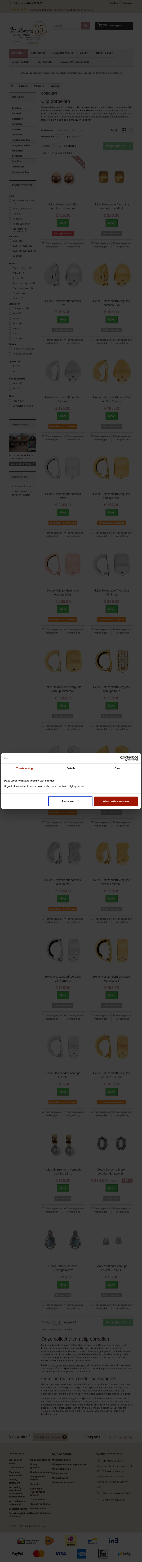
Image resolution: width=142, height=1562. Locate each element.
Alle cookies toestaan (116, 801)
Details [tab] (71, 768)
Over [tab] (117, 768)
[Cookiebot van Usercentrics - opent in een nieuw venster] (123, 758)
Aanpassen (68, 801)
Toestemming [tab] (24, 768)
